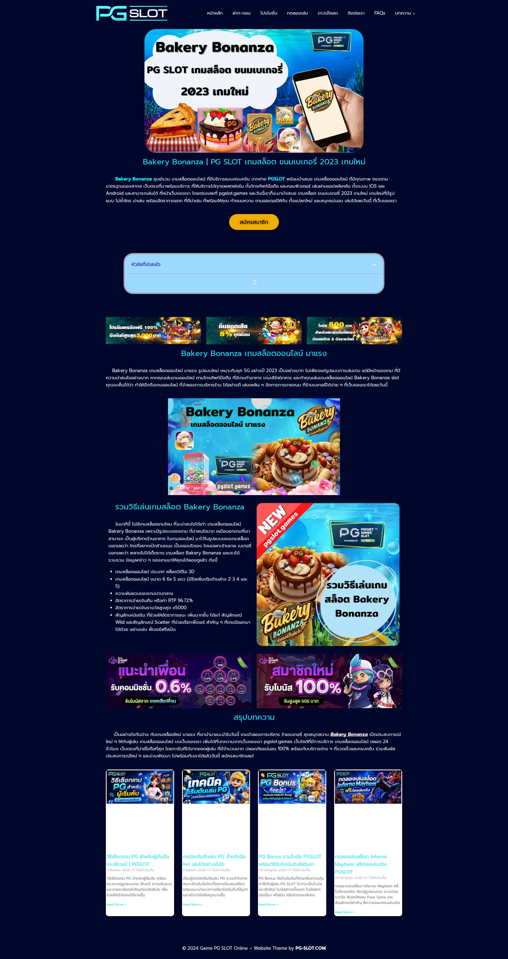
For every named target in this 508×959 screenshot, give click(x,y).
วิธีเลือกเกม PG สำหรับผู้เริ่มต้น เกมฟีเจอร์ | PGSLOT (138, 860)
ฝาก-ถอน (242, 13)
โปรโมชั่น (268, 13)
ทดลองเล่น (297, 13)
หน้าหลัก (215, 13)
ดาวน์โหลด (328, 13)
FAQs (379, 13)
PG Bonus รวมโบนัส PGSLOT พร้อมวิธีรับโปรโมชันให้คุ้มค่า (290, 860)
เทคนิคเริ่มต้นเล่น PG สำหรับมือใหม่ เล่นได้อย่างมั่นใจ (214, 860)
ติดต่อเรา (356, 13)
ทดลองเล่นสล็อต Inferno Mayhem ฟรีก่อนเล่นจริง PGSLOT (361, 864)
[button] (375, 264)
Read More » (116, 904)
